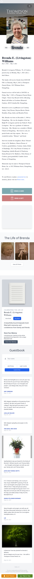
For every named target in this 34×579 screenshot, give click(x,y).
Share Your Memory (10, 342)
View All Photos (17, 264)
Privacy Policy (12, 571)
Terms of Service (21, 571)
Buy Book (17, 318)
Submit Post (17, 370)
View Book (8, 318)
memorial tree (22, 177)
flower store (20, 179)
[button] (17, 447)
